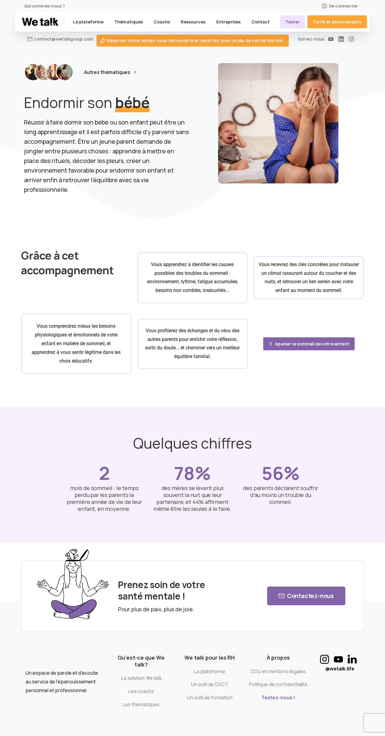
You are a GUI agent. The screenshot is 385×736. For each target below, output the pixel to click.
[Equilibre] (54, 72)
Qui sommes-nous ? (44, 6)
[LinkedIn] (341, 39)
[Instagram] (351, 39)
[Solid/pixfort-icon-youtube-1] (338, 659)
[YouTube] (331, 39)
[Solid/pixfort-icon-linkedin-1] (352, 659)
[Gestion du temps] (44, 72)
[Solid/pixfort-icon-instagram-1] (324, 659)
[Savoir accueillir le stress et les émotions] (33, 72)
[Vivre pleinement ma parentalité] (65, 72)
